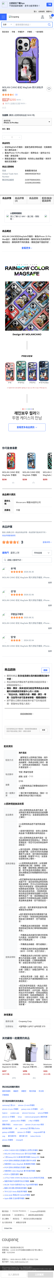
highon (4, 1113)
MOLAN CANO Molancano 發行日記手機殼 (20, 1154)
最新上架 (15, 552)
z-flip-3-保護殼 (34, 1121)
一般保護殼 (39, 32)
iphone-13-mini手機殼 (26, 1105)
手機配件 (21, 32)
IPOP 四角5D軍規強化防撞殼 (15, 1168)
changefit (19, 1140)
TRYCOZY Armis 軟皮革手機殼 (15, 1192)
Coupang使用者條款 (38, 1211)
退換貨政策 (6, 1214)
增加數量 (4, 137)
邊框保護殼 (6, 1091)
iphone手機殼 (43, 1113)
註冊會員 (41, 11)
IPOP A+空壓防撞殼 (11, 1174)
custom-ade (14, 1113)
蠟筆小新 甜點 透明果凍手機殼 (15, 1188)
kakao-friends (35, 1136)
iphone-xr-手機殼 (8, 1117)
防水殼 (41, 1091)
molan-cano (17, 1125)
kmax (20, 1117)
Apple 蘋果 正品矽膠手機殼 (14, 1198)
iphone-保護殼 (7, 1140)
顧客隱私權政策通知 (35, 1214)
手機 (13, 32)
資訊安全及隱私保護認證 (32, 1218)
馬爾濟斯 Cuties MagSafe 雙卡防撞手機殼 (19, 1171)
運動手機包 (6, 1125)
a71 (42, 1109)
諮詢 (45, 670)
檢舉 (43, 730)
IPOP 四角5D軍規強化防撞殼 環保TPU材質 (20, 1161)
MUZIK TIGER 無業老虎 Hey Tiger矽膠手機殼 (21, 1185)
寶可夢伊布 (12, 1136)
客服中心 (49, 11)
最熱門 (5, 552)
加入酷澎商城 (7, 1222)
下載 (49, 5)
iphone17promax (28, 1113)
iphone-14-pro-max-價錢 (34, 1125)
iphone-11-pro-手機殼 (10, 1109)
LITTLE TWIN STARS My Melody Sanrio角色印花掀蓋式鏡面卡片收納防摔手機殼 (25, 1178)
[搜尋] (49, 24)
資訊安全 (16, 1218)
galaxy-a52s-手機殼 (18, 1121)
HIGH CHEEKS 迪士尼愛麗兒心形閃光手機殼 (21, 1150)
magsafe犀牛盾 (39, 1132)
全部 (4, 25)
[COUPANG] (10, 1240)
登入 (35, 11)
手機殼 (29, 32)
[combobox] (42, 553)
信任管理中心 (19, 1214)
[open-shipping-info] (26, 115)
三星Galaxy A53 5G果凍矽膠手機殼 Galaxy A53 (21, 1157)
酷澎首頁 (5, 32)
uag (3, 1136)
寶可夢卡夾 (23, 1136)
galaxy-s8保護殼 (8, 1132)
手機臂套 (5, 1095)
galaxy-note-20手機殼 (29, 1109)
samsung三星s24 (8, 1105)
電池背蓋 (32, 1091)
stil (16, 1128)
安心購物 (5, 1218)
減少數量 (19, 137)
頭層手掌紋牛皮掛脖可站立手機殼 (16, 1181)
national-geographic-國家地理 (36, 1117)
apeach (5, 1121)
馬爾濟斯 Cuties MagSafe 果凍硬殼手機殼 (19, 1164)
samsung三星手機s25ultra (30, 1128)
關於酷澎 (5, 1211)
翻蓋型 (15, 1091)
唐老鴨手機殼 (7, 1128)
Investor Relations (19, 1211)
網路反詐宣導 (21, 1222)
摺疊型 (23, 1091)
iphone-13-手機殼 (24, 1132)
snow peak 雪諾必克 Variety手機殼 (17, 1195)
